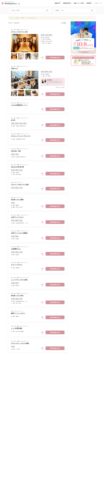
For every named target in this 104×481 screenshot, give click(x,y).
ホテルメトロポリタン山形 (19, 32)
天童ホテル (14, 68)
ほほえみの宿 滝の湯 (17, 167)
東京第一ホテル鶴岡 (17, 199)
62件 (49, 43)
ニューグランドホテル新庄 (19, 280)
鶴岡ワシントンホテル (18, 313)
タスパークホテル (16, 265)
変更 (47, 10)
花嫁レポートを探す (79, 3)
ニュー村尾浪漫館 (16, 328)
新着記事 (89, 3)
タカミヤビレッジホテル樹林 (20, 343)
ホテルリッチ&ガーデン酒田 (20, 184)
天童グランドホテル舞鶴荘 (19, 233)
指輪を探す (57, 3)
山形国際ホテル (16, 249)
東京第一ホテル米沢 (17, 295)
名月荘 (13, 120)
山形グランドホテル (17, 217)
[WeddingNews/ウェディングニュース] (9, 4)
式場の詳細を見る (55, 57)
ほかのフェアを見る (60, 87)
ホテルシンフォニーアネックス (20, 136)
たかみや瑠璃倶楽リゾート (19, 105)
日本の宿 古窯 (16, 151)
